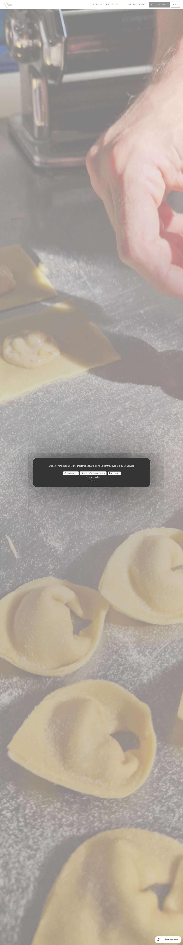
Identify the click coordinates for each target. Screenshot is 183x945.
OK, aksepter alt (71, 473)
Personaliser (114, 473)
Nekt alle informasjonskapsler (93, 473)
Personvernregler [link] (92, 477)
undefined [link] (92, 480)
